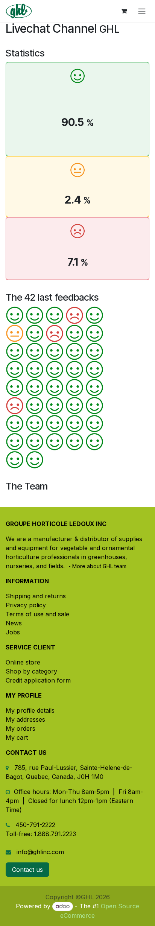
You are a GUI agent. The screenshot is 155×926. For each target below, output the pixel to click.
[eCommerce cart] (123, 10)
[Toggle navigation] (141, 11)
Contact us (27, 869)
